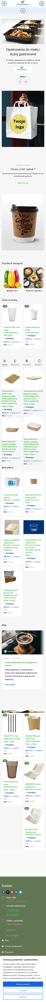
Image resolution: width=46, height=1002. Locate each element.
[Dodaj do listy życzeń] (20, 306)
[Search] (23, 10)
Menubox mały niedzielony (31, 830)
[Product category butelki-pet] (12, 280)
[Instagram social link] (26, 82)
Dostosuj (23, 990)
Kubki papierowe (32, 332)
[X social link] (8, 892)
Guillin (28, 555)
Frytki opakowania (9, 399)
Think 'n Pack (7, 406)
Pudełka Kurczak (9, 401)
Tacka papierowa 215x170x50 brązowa (10, 442)
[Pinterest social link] (12, 892)
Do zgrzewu (30, 548)
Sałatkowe (8, 550)
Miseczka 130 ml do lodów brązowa (33, 496)
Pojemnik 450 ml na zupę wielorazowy (33, 541)
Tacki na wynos (30, 399)
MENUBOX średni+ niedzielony (33, 785)
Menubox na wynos (12, 545)
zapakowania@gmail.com (18, 901)
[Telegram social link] (20, 892)
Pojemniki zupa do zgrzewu (32, 551)
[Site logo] (23, 3)
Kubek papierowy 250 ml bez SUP (32, 328)
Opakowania (30, 498)
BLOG (7, 658)
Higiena (7, 498)
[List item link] (23, 940)
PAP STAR (8, 335)
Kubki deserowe (32, 500)
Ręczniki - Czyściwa (12, 500)
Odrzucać (23, 997)
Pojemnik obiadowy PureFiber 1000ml (12, 541)
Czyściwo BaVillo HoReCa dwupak (11, 496)
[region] (23, 979)
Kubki (6, 330)
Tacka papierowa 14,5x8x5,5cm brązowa (33, 440)
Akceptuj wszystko (23, 984)
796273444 (12, 910)
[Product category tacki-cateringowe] (34, 280)
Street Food (6, 394)
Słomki (17, 739)
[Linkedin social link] (16, 892)
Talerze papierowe (9, 403)
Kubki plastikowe (11, 332)
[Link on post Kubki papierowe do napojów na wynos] (23, 642)
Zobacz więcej (10, 684)
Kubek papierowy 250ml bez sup (11, 783)
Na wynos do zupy (32, 545)
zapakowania (12, 651)
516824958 (12, 915)
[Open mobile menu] (4, 3)
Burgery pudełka (8, 396)
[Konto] (41, 3)
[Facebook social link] (20, 82)
